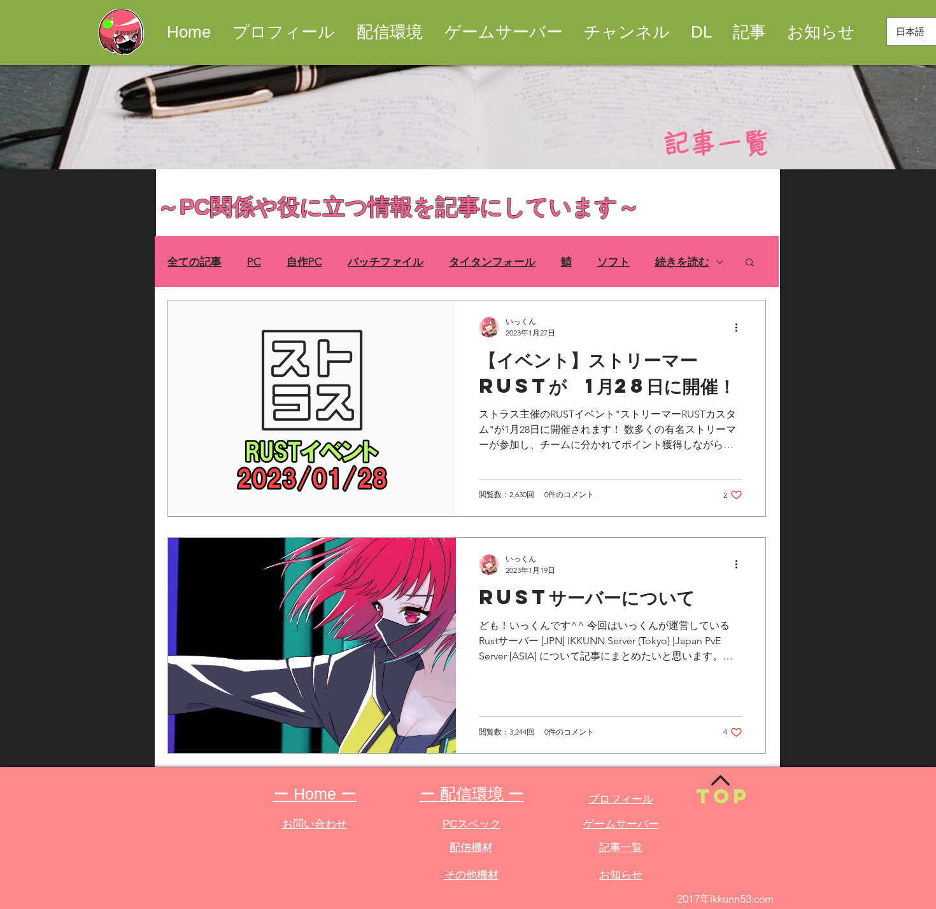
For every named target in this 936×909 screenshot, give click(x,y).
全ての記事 (194, 261)
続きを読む (682, 261)
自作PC (304, 261)
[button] (750, 263)
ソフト (613, 261)
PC (254, 261)
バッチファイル (385, 261)
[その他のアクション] (740, 327)
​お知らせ (620, 875)
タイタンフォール (492, 261)
